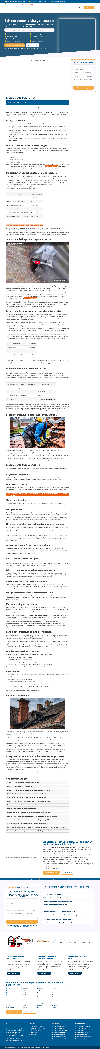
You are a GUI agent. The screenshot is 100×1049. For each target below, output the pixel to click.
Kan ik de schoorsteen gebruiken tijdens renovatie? (57, 923)
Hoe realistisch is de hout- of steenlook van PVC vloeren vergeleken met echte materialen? (65, 915)
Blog (80, 7)
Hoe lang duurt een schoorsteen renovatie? (55, 904)
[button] (67, 102)
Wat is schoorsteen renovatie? (51, 891)
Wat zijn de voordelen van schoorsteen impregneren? (58, 919)
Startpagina (73, 7)
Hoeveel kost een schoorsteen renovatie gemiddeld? (57, 901)
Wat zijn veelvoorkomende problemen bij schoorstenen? (58, 898)
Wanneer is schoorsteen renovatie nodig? (54, 894)
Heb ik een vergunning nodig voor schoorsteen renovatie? (59, 911)
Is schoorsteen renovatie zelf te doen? (53, 908)
